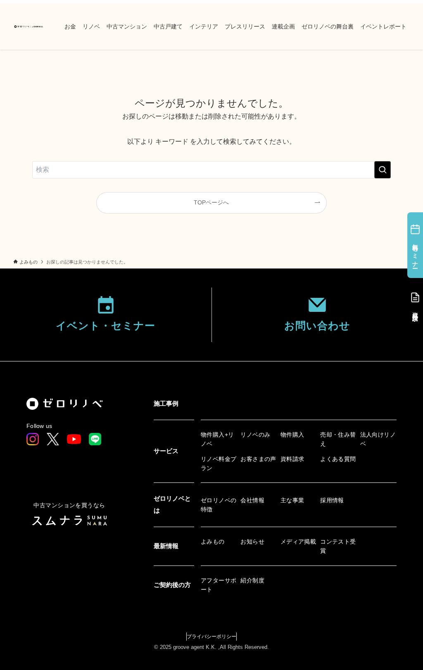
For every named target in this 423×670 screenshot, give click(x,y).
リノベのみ (255, 434)
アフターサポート (219, 585)
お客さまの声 (258, 459)
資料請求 (292, 459)
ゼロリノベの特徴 (219, 505)
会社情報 (252, 500)
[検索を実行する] (382, 169)
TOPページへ (211, 202)
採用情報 (332, 500)
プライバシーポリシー (211, 636)
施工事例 (166, 403)
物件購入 (292, 434)
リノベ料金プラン (219, 463)
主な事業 (292, 500)
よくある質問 (338, 459)
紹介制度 (252, 580)
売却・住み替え (338, 439)
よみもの (213, 541)
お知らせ (252, 541)
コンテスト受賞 (338, 546)
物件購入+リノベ (217, 439)
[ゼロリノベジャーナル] (29, 26)
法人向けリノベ (378, 439)
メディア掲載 (298, 541)
